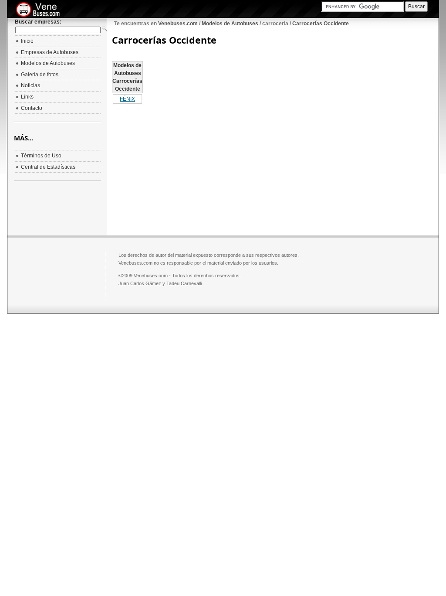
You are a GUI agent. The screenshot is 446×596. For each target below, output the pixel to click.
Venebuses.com (178, 23)
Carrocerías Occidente (320, 23)
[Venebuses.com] (41, 10)
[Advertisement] (185, 166)
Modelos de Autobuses (230, 23)
